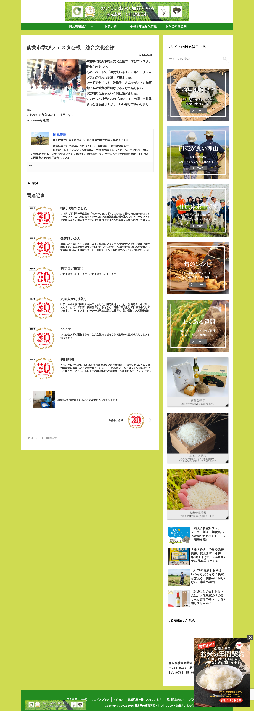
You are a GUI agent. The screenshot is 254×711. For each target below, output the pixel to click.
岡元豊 (35, 183)
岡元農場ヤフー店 (77, 699)
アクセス (118, 699)
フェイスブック (100, 699)
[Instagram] (30, 167)
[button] (225, 59)
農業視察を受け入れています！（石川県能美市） (156, 699)
